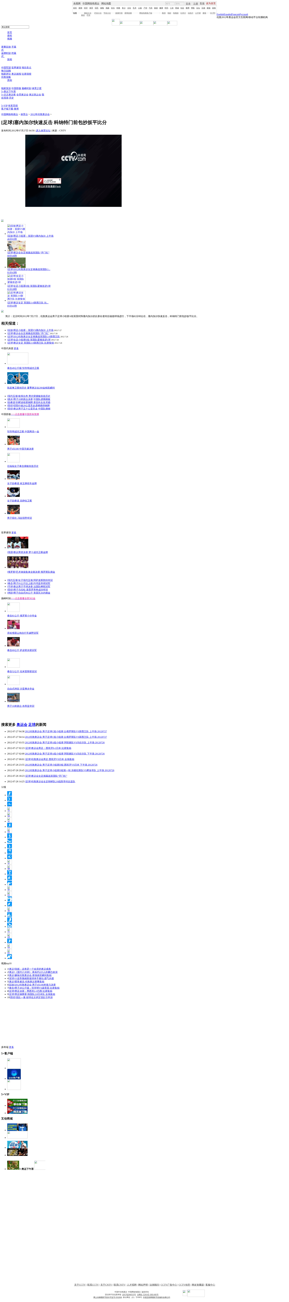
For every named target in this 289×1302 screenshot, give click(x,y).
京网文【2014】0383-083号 (147, 1295)
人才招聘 (132, 1285)
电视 (75, 13)
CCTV (212, 13)
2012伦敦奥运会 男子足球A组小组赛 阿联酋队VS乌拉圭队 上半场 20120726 (65, 742)
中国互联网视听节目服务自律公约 (156, 1297)
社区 (182, 8)
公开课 (198, 13)
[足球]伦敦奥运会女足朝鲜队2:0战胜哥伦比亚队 (50, 781)
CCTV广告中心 (169, 1285)
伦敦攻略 (6, 77)
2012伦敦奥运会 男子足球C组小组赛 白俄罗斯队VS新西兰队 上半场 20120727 (66, 731)
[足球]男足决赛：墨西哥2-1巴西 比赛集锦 (30, 991)
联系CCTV (93, 1285)
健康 (161, 8)
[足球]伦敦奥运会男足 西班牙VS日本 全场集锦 (49, 759)
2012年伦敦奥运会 (40, 114)
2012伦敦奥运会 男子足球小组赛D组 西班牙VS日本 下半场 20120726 (61, 765)
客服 (202, 3)
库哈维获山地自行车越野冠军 (23, 633)
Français (235, 14)
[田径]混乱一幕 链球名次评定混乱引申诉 (31, 997)
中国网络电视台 (90, 3)
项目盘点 (26, 67)
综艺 (96, 8)
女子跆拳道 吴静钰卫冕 (19, 500)
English (220, 14)
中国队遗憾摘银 (41, 399)
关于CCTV (80, 1285)
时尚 (166, 8)
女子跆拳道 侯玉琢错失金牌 (22, 483)
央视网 (77, 3)
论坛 (198, 8)
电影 (169, 13)
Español (228, 14)
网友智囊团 (198, 1285)
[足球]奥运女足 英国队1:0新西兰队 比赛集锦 (30, 343)
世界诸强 (16, 67)
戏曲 (107, 8)
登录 (188, 3)
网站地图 (106, 3)
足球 (32, 725)
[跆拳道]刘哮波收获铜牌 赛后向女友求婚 (28, 402)
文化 (129, 8)
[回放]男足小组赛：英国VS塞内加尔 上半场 (30, 330)
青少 (124, 8)
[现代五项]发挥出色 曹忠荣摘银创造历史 (28, 396)
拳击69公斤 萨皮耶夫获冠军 (22, 650)
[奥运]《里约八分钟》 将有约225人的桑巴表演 (32, 972)
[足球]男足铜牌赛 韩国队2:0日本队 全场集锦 (31, 994)
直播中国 (119, 13)
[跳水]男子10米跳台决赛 (20, 399)
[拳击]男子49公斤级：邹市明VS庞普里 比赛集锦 (33, 988)
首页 (75, 8)
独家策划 (6, 88)
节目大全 (107, 13)
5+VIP (4, 105)
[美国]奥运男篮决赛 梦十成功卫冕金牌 (27, 552)
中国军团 (6, 67)
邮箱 (208, 8)
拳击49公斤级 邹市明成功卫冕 (23, 368)
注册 (195, 3)
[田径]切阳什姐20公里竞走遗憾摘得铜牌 (28, 405)
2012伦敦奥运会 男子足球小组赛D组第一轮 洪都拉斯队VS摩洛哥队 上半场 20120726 (69, 770)
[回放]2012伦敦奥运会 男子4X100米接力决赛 (32, 984)
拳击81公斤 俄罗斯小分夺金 (22, 615)
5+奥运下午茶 (8, 91)
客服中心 (210, 1285)
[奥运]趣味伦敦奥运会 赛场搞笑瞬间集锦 (29, 975)
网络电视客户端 (145, 13)
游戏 (214, 8)
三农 (172, 8)
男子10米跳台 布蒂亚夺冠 (20, 706)
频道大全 (87, 13)
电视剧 (176, 13)
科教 (118, 8)
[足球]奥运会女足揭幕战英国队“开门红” (28, 333)
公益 (140, 8)
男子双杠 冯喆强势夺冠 (19, 518)
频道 (83, 15)
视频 (9, 38)
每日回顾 (6, 70)
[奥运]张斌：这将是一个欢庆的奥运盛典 (29, 969)
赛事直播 (128, 13)
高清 (164, 13)
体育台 (24, 114)
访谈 (203, 8)
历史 (11, 98)
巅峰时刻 (26, 88)
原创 (9, 80)
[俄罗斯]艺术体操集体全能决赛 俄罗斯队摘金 (31, 572)
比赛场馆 (26, 74)
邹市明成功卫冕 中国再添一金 (23, 431)
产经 (145, 8)
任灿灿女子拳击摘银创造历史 (23, 466)
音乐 (113, 8)
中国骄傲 (16, 88)
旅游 (156, 8)
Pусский (243, 14)
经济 (86, 8)
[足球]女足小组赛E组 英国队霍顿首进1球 (29, 339)
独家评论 (6, 74)
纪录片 (183, 13)
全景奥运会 (22, 94)
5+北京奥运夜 (8, 94)
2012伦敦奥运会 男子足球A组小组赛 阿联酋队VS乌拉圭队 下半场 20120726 (65, 753)
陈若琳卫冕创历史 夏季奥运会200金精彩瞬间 (31, 387)
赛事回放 (6, 47)
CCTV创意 (184, 1285)
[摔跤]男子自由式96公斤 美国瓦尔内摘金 (28, 593)
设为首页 (211, 3)
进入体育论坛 (43, 130)
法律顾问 (154, 1285)
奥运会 (22, 725)
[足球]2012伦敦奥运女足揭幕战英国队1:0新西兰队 (33, 336)
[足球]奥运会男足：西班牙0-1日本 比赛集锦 (48, 748)
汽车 (150, 8)
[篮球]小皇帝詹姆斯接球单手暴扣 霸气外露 (31, 978)
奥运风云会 (35, 94)
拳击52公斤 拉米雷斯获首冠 (22, 671)
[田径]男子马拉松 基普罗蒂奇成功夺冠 (27, 589)
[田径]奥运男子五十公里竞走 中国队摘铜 (28, 408)
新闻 (80, 8)
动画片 (190, 13)
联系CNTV (119, 1285)
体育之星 (37, 88)
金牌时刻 (6, 53)
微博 (187, 8)
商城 (177, 8)
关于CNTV (106, 1285)
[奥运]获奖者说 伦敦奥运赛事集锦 (26, 981)
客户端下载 (7, 108)
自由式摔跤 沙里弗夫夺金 (20, 688)
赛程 (9, 35)
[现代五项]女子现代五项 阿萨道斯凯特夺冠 (30, 580)
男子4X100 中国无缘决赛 (20, 449)
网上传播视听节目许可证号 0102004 (107, 1297)
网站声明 (143, 1285)
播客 (204, 13)
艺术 (134, 8)
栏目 (88, 15)
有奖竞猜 (13, 105)
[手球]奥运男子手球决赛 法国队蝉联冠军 (28, 586)
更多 (16, 348)
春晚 (102, 8)
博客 (193, 8)
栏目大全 (98, 13)
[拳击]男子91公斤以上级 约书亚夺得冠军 (28, 583)
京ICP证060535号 (129, 1295)
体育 (91, 8)
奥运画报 (16, 74)
